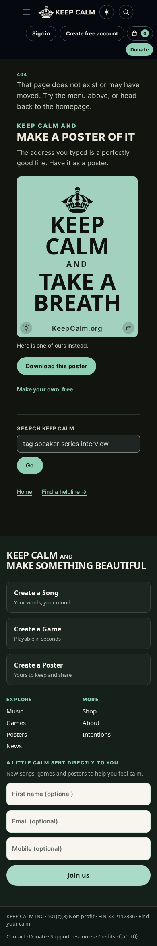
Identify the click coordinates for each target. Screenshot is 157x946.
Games (16, 723)
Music (14, 711)
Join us (78, 875)
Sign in (41, 33)
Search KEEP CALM (45, 428)
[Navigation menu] (26, 12)
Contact (15, 936)
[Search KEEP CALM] (126, 12)
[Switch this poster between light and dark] (26, 328)
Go (30, 465)
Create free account (92, 33)
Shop (90, 711)
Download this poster (56, 365)
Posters (16, 734)
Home (24, 491)
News (14, 746)
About (91, 723)
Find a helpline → (64, 491)
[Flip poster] (128, 328)
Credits (106, 936)
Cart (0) (128, 936)
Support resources (72, 936)
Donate (139, 50)
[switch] (106, 12)
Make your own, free (45, 389)
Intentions (97, 734)
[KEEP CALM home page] (66, 12)
